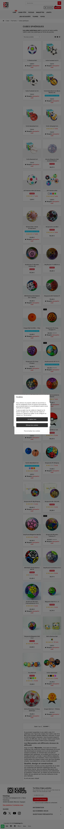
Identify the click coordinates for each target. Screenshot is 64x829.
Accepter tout (32, 419)
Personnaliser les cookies (32, 431)
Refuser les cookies (32, 425)
